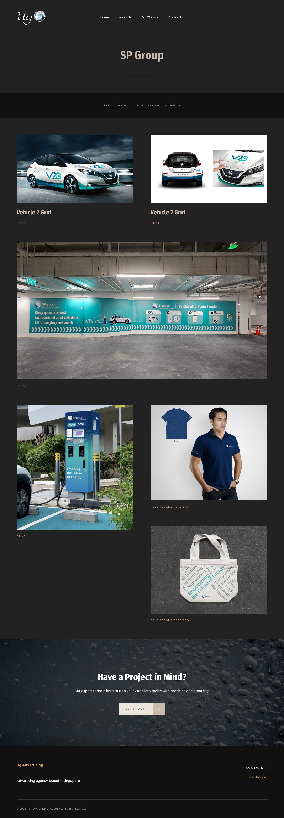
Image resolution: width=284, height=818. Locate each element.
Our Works (149, 17)
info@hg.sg (258, 777)
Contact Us (176, 17)
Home (104, 17)
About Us (125, 17)
